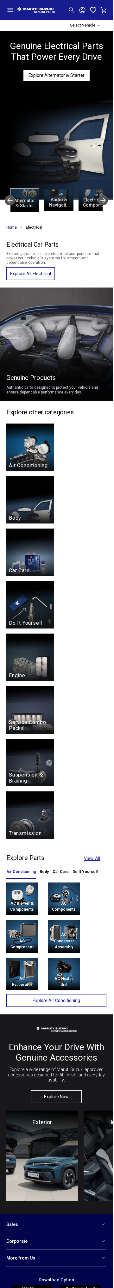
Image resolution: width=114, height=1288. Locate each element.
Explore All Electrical (30, 273)
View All (92, 858)
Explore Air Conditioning (56, 1000)
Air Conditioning (21, 872)
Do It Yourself (85, 872)
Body (44, 872)
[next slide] (103, 200)
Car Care (61, 872)
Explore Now (56, 1096)
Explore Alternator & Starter (56, 75)
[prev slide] (10, 200)
